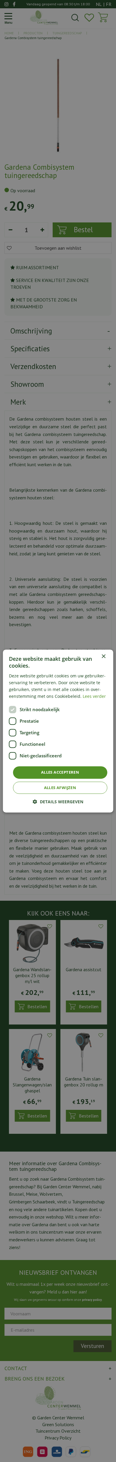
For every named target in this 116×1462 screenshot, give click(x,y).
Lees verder (94, 696)
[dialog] (58, 731)
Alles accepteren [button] (60, 772)
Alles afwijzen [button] (60, 787)
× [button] (103, 656)
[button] (58, 801)
